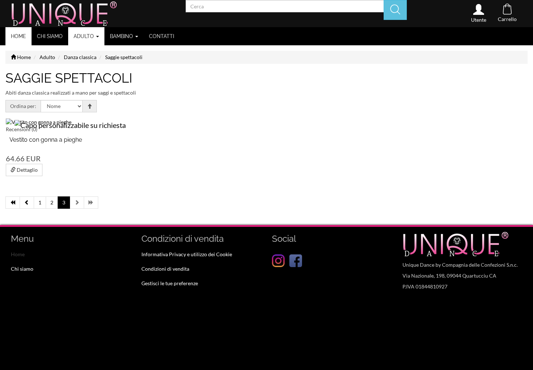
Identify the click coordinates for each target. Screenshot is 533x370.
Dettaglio (27, 170)
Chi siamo (50, 36)
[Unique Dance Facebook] (295, 260)
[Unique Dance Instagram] (278, 260)
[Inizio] (12, 202)
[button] (479, 13)
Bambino (122, 36)
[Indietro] (27, 202)
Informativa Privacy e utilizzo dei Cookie (186, 254)
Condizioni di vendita (165, 269)
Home (18, 36)
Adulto (84, 36)
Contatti (161, 36)
